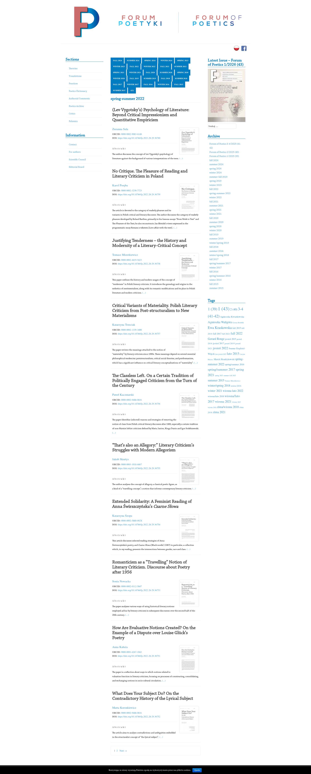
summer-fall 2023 (218, 177)
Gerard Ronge (216, 339)
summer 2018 (181, 78)
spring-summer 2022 (219, 193)
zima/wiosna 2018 (228, 407)
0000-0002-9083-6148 (131, 134)
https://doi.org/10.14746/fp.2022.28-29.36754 (139, 524)
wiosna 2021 (223, 401)
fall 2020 (150, 72)
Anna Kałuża (120, 647)
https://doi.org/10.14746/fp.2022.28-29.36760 (139, 137)
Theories (73, 68)
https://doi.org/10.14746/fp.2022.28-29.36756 (139, 403)
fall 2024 (117, 60)
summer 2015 (119, 90)
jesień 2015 (230, 338)
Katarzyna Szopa (122, 515)
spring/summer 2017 (220, 263)
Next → (123, 750)
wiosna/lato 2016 (216, 396)
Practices (73, 83)
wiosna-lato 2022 (233, 391)
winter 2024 (166, 60)
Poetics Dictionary (78, 91)
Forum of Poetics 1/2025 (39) (224, 156)
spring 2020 (182, 72)
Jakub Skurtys (120, 459)
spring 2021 (118, 72)
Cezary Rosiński (238, 322)
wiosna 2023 (236, 402)
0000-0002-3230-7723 (131, 190)
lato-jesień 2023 (220, 354)
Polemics (73, 121)
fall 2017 (117, 84)
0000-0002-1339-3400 (131, 329)
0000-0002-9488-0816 (131, 399)
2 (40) (233, 309)
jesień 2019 (230, 343)
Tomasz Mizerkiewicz (125, 255)
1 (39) (212, 309)
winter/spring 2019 (219, 243)
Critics (72, 114)
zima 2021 (219, 412)
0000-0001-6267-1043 (131, 651)
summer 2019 (150, 78)
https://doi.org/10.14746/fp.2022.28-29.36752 (139, 716)
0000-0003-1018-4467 (131, 464)
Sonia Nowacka (121, 581)
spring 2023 (182, 60)
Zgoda (197, 770)
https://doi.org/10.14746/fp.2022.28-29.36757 (139, 333)
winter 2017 (133, 84)
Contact (73, 144)
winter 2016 (163, 84)
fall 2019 (134, 78)
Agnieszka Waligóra (220, 322)
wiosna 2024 (212, 407)
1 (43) (224, 308)
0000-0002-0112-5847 (131, 586)
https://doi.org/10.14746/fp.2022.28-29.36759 (139, 194)
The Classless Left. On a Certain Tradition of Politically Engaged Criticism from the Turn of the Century (154, 380)
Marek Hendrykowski (224, 359)
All (132, 90)
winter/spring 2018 (219, 255)
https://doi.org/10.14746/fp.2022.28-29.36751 (139, 655)
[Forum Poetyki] (86, 21)
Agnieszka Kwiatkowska (232, 316)
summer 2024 (133, 60)
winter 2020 (119, 78)
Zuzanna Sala (120, 129)
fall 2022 (134, 66)
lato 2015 (233, 353)
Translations (75, 76)
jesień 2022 (220, 348)
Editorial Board (76, 167)
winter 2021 (135, 72)
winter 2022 (149, 66)
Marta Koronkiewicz (124, 707)
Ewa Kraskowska (220, 327)
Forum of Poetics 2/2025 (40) (224, 152)
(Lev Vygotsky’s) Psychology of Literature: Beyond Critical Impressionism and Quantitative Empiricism (150, 115)
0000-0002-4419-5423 (131, 259)
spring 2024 (150, 60)
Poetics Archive (76, 106)
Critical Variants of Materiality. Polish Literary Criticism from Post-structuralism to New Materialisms (154, 310)
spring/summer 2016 (220, 276)
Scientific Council (77, 160)
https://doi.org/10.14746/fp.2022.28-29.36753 (139, 590)
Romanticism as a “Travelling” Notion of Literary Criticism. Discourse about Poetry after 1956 (151, 567)
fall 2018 (165, 78)
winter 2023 (119, 66)
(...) (181, 158)
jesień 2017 (218, 343)
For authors (75, 152)
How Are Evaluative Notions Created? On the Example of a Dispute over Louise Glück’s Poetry (154, 633)
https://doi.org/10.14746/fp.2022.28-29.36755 (139, 468)
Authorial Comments (79, 99)
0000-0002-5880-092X (131, 520)
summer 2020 (166, 72)
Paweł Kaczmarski (123, 394)
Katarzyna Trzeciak (123, 324)
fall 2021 (164, 66)
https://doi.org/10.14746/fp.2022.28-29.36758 (139, 263)
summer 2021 (180, 66)
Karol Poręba (120, 185)
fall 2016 (148, 84)
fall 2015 (178, 84)
